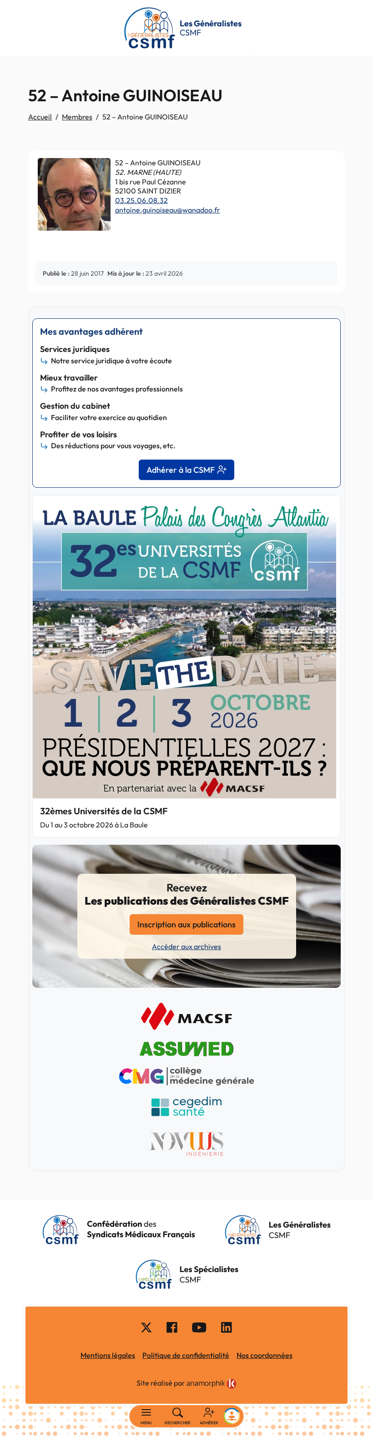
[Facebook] (171, 1327)
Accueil (40, 116)
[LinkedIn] (226, 1327)
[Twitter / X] (146, 1327)
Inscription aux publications (186, 924)
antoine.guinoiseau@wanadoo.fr (167, 209)
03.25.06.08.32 (141, 200)
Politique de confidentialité (185, 1355)
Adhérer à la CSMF (180, 470)
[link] (211, 1384)
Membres (77, 116)
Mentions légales (108, 1355)
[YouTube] (199, 1327)
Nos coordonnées (264, 1355)
